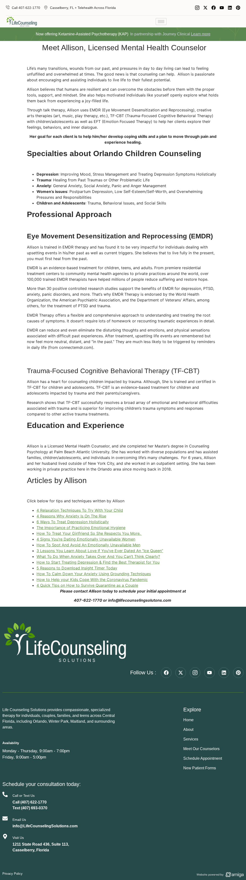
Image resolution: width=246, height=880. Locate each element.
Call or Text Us (23, 795)
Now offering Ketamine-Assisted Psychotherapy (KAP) (82, 34)
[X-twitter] (205, 8)
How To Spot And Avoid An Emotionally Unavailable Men (88, 544)
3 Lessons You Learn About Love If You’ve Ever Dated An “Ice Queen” (100, 550)
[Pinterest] (238, 8)
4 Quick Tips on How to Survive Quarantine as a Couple (87, 585)
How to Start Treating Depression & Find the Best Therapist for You (98, 562)
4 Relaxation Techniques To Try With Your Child (80, 510)
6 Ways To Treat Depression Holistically (73, 521)
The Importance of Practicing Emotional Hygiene (81, 527)
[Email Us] (5, 818)
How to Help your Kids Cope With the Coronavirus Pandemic (92, 579)
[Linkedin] (230, 8)
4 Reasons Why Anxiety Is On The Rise (71, 516)
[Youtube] (222, 8)
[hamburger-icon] (161, 21)
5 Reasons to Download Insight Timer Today (77, 568)
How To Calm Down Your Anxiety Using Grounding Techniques (94, 573)
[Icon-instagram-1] (197, 8)
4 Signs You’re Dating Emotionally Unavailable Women (86, 539)
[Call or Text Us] (5, 794)
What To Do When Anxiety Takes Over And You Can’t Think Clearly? (98, 556)
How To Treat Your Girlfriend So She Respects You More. (89, 533)
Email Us (19, 820)
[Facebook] (213, 8)
